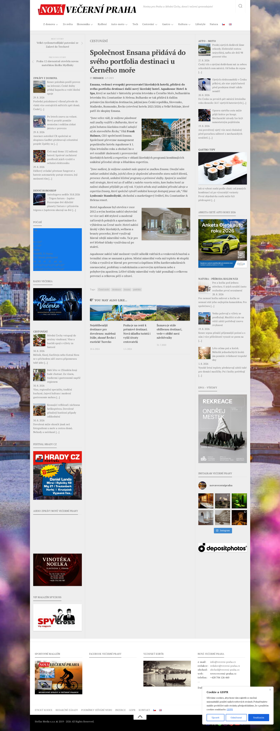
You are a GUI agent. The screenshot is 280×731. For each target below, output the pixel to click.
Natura (214, 24)
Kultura (182, 24)
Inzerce (120, 710)
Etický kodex (43, 710)
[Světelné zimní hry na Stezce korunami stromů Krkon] (239, 517)
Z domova (49, 24)
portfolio (137, 289)
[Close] (270, 689)
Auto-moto (117, 24)
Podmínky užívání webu (96, 710)
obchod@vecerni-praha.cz (224, 669)
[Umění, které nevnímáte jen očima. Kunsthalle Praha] (222, 500)
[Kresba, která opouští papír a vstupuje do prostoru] (205, 517)
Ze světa (68, 24)
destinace (116, 289)
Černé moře (104, 289)
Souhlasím (258, 717)
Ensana (127, 289)
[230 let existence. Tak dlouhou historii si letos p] (222, 517)
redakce (98, 77)
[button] (222, 428)
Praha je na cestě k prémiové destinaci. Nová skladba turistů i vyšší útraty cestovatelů (136, 333)
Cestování (148, 24)
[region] (238, 706)
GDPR (230, 709)
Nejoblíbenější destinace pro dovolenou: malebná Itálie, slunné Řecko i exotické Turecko (103, 333)
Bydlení (102, 24)
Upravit (215, 717)
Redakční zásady (67, 710)
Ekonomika (83, 24)
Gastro (166, 24)
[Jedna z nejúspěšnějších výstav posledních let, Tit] (205, 500)
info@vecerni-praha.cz (223, 662)
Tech (135, 24)
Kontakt (144, 710)
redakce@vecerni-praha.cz (225, 665)
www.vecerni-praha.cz (223, 673)
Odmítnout (236, 717)
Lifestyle (200, 24)
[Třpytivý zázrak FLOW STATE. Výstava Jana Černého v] (239, 500)
